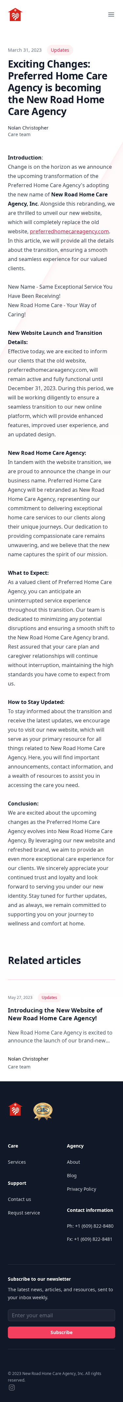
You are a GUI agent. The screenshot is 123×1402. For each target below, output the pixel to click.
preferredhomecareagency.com (69, 231)
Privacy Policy (81, 1189)
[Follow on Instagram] (12, 1387)
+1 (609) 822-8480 (94, 1226)
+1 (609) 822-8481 (93, 1239)
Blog (72, 1175)
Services (17, 1162)
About (73, 1162)
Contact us (19, 1199)
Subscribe (61, 1332)
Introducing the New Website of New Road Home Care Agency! (55, 1014)
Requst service (24, 1213)
